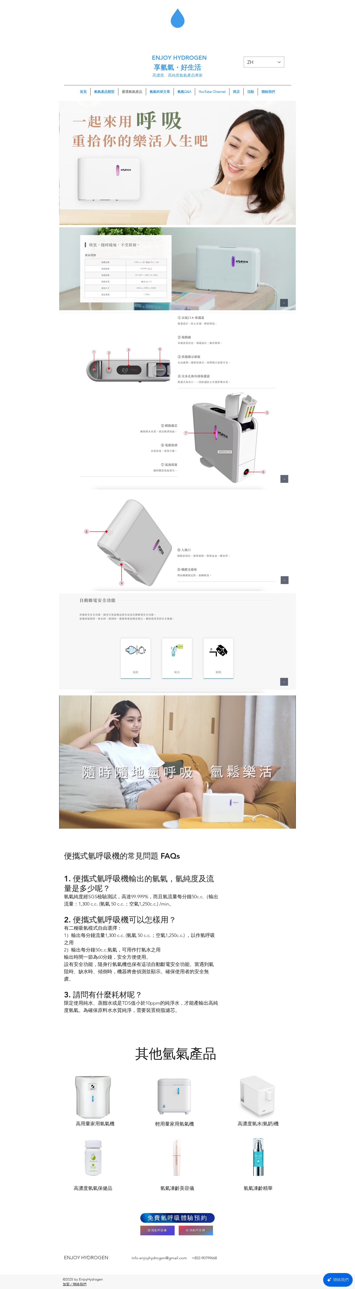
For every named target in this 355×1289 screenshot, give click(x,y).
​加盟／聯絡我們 (74, 1284)
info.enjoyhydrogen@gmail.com (159, 1258)
